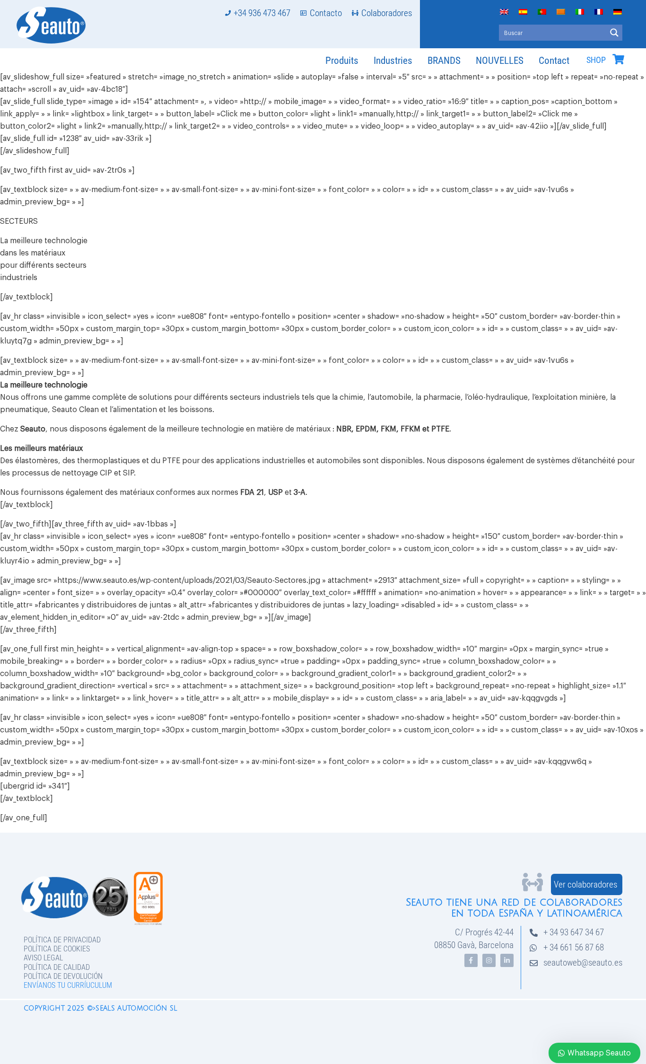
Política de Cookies (57, 948)
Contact (554, 60)
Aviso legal (43, 957)
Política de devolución (63, 976)
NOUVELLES (500, 60)
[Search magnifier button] (614, 33)
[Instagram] (489, 960)
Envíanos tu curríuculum (68, 985)
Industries (393, 60)
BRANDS (444, 60)
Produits (341, 60)
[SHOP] (618, 59)
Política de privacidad (62, 939)
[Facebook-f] (471, 960)
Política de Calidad (57, 967)
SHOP (596, 60)
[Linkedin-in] (507, 960)
